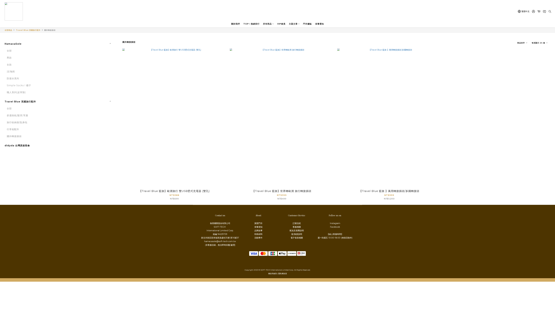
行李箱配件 (13, 129)
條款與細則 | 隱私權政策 (277, 273)
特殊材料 (258, 234)
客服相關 (297, 227)
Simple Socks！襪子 (19, 85)
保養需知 (319, 24)
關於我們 (235, 24)
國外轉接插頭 (50, 30)
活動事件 (258, 237)
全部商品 (8, 30)
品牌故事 (258, 230)
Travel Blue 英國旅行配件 (28, 30)
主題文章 (293, 24)
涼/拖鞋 (11, 71)
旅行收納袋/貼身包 (17, 122)
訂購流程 (297, 223)
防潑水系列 (13, 78)
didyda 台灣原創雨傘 (17, 145)
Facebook (335, 227)
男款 (9, 57)
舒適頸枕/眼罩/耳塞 (17, 115)
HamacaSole (13, 43)
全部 (9, 50)
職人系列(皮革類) (16, 92)
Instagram (335, 223)
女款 (9, 64)
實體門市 (258, 223)
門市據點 (307, 24)
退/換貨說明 (296, 234)
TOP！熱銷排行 (251, 24)
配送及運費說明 (297, 230)
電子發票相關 (297, 237)
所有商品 (267, 24)
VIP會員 (281, 24)
